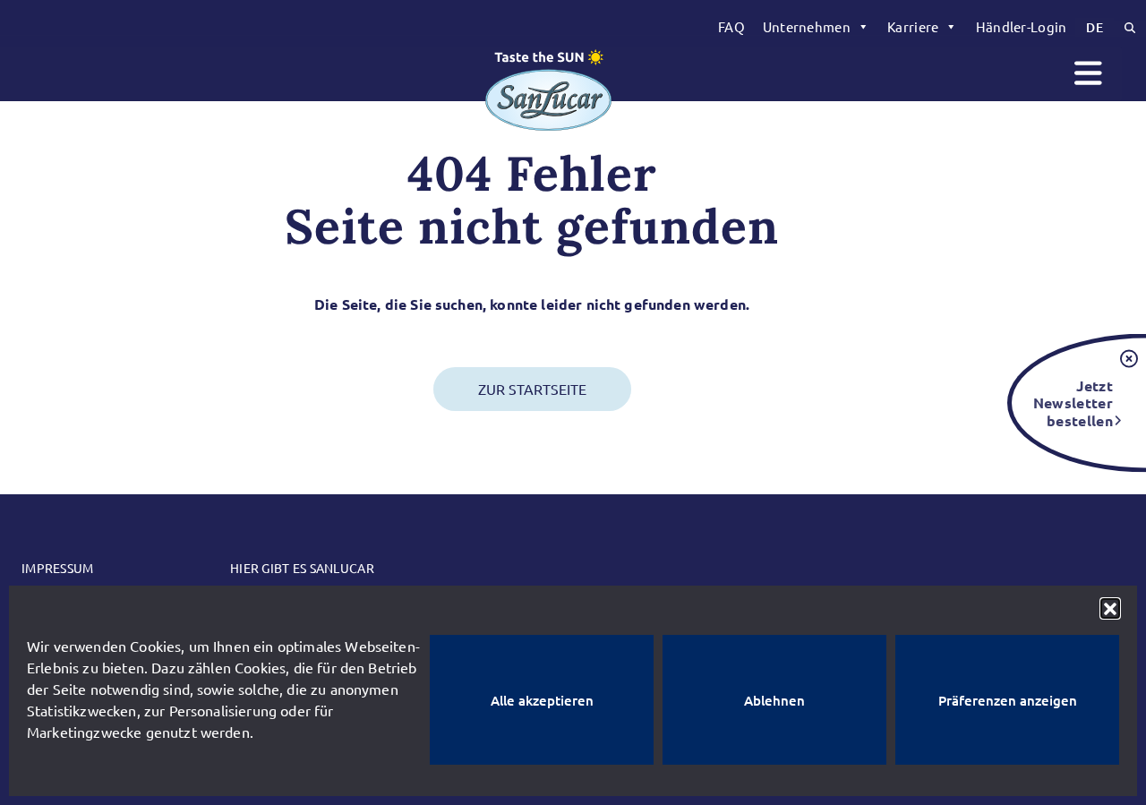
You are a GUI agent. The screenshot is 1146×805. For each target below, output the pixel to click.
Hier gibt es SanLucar (302, 568)
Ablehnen (774, 700)
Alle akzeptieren (542, 700)
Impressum (57, 568)
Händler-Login (1021, 26)
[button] (1110, 608)
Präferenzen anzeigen (1007, 700)
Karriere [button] (912, 26)
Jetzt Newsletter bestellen (1073, 402)
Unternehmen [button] (807, 26)
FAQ (731, 26)
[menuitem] (731, 27)
